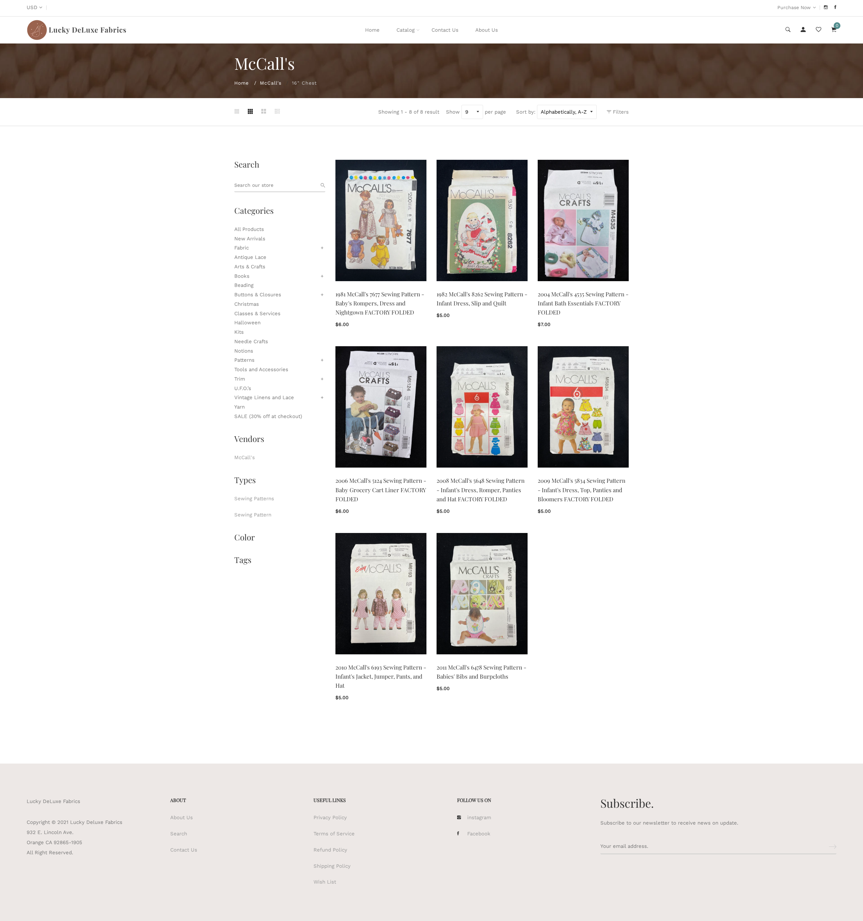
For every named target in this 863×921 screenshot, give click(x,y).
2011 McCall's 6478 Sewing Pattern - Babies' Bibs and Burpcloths (481, 671)
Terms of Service (334, 834)
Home (372, 30)
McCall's (270, 83)
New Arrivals (249, 239)
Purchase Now (794, 7)
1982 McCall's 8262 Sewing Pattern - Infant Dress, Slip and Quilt (482, 298)
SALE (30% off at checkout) (268, 416)
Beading (244, 285)
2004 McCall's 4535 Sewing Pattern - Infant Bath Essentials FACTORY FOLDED (583, 303)
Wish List (325, 882)
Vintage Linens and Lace (264, 397)
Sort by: (525, 112)
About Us (486, 30)
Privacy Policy (330, 817)
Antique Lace (250, 257)
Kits (239, 332)
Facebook (478, 834)
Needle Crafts (251, 341)
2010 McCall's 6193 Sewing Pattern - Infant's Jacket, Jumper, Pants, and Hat (380, 676)
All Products (249, 229)
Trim (239, 379)
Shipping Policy (332, 866)
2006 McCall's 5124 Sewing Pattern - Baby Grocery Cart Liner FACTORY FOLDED (380, 489)
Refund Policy (330, 850)
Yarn (239, 407)
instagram (479, 817)
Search (178, 834)
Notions (243, 351)
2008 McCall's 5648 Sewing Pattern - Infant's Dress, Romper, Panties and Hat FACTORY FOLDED (481, 489)
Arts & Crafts (249, 267)
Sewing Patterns (254, 499)
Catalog (405, 30)
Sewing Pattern (252, 515)
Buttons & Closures (257, 295)
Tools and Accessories (261, 369)
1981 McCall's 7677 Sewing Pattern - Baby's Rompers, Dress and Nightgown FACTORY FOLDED (379, 303)
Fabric (241, 248)
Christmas (246, 304)
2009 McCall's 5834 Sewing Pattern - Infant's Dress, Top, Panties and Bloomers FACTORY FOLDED (581, 489)
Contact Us (445, 30)
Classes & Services (257, 313)
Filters (620, 112)
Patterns (244, 360)
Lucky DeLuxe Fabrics (53, 801)
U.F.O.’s (242, 388)
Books (241, 276)
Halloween (247, 323)
